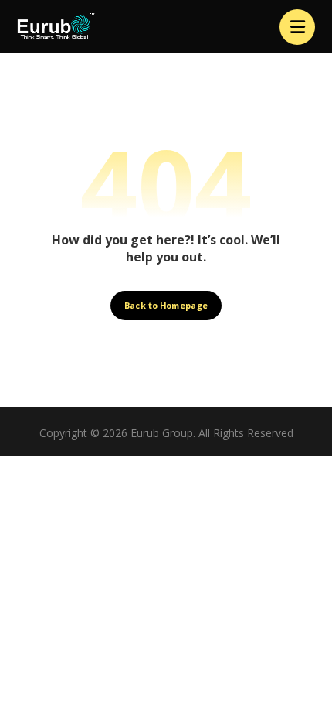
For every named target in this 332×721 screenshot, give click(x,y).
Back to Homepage (166, 305)
